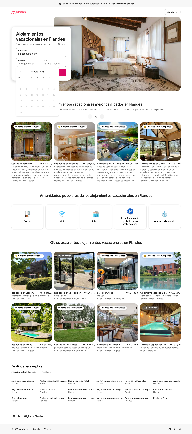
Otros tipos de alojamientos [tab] (24, 372)
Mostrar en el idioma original (121, 3)
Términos (48, 429)
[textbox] (28, 63)
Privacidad (36, 429)
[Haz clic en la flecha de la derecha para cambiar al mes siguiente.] (54, 72)
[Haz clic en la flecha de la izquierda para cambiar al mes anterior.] (21, 72)
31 (26, 112)
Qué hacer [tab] (46, 372)
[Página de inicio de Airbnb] (18, 11)
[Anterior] (90, 116)
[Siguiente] (102, 116)
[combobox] (41, 53)
